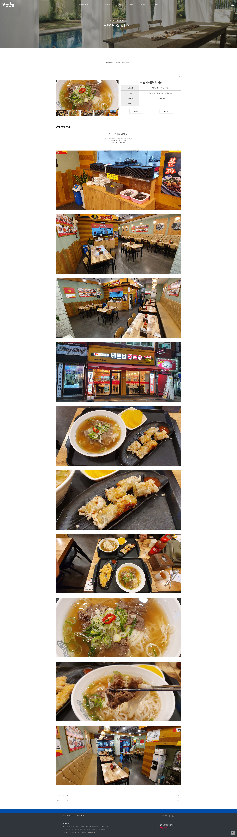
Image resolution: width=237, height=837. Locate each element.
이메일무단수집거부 (81, 815)
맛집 (96, 4)
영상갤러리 (155, 4)
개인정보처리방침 (68, 815)
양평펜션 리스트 (84, 4)
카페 (131, 4)
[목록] (179, 76)
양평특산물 (121, 4)
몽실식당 (65, 800)
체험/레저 (142, 4)
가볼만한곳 (107, 4)
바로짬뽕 (65, 796)
